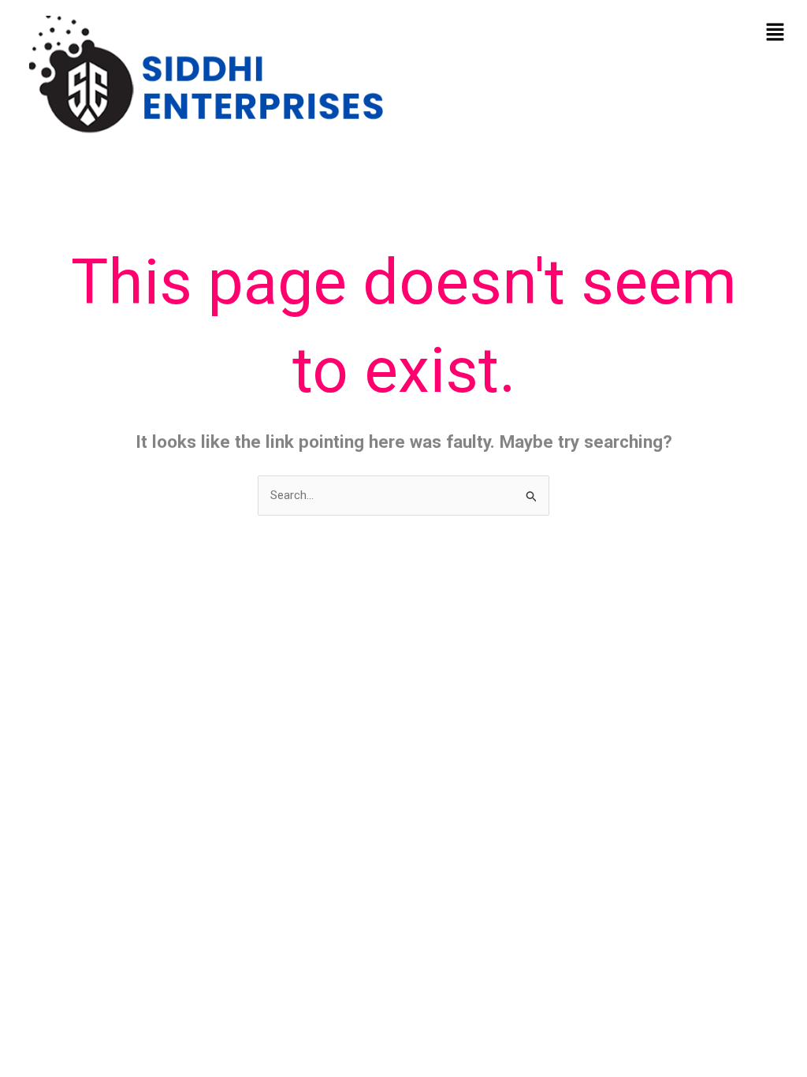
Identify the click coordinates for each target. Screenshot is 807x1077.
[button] (775, 33)
